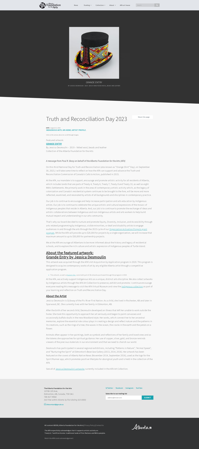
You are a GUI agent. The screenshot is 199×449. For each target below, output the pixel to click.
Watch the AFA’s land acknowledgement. (59, 438)
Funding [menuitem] (85, 6)
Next (13, 104)
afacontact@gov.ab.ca (55, 404)
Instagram (129, 388)
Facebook (119, 388)
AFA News (67, 130)
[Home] (50, 5)
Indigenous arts (54, 130)
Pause (9, 104)
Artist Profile (79, 130)
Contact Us (100, 425)
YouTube (139, 388)
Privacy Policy (89, 425)
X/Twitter (109, 388)
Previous (3, 104)
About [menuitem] (110, 6)
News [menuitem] (76, 5)
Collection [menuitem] (98, 6)
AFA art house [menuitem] (125, 5)
